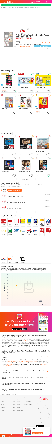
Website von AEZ (26, 340)
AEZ (9, 7)
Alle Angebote (4, 402)
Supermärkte (10, 364)
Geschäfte (5, 7)
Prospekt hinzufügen (5, 408)
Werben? (3, 401)
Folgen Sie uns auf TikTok (18, 410)
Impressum (3, 410)
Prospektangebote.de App (6, 405)
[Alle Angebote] (12, 133)
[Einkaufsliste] (47, 2)
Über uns (3, 407)
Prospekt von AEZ (46, 42)
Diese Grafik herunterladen (26, 308)
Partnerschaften (27, 405)
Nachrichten (3, 411)
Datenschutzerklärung (5, 436)
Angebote (13, 7)
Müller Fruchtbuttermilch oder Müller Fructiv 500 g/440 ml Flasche (22, 361)
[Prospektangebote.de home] (8, 1)
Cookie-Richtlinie (13, 436)
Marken (2, 404)
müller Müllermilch (19, 365)
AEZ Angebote (6, 133)
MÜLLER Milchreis (9, 365)
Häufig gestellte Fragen (5, 399)
